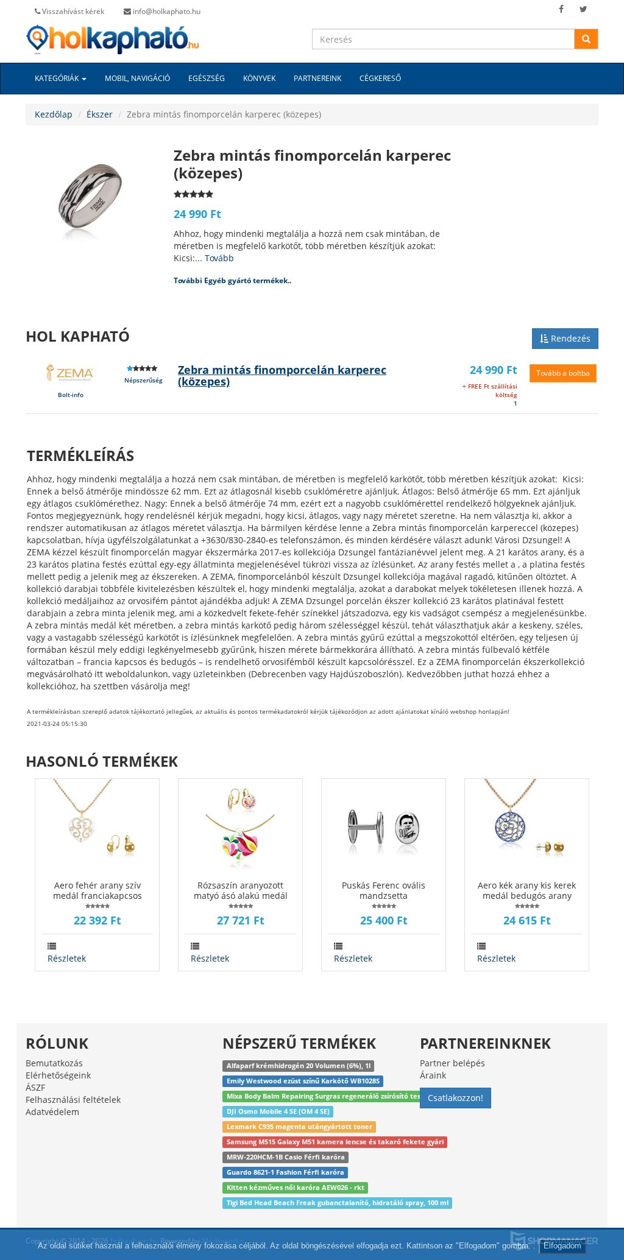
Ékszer (100, 114)
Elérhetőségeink (58, 1075)
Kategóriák (57, 78)
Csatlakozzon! (455, 1097)
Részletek (67, 958)
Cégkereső (380, 78)
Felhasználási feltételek (73, 1099)
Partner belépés (452, 1063)
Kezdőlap (54, 114)
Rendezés (569, 338)
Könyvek (259, 78)
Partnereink (317, 78)
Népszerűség (143, 380)
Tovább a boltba (563, 373)
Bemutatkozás (54, 1063)
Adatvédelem (52, 1111)
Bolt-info (70, 394)
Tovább (219, 258)
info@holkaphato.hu (165, 11)
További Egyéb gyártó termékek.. (232, 280)
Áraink (433, 1075)
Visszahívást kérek (72, 11)
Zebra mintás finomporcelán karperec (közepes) (282, 375)
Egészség (206, 78)
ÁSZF (35, 1087)
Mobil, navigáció (137, 78)
